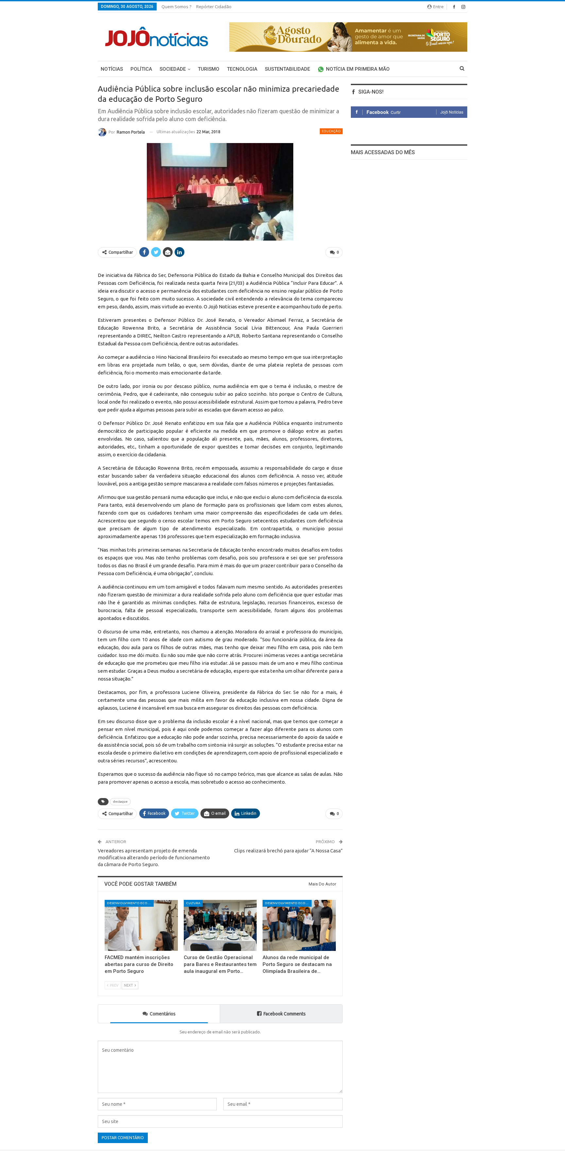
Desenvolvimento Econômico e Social (130, 903)
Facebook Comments (285, 1013)
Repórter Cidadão (213, 6)
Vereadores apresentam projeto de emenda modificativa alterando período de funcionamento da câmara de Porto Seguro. (154, 857)
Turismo (208, 69)
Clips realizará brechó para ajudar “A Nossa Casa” (288, 850)
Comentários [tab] (163, 1013)
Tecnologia (242, 69)
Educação (331, 131)
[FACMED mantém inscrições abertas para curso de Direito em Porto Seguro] (141, 925)
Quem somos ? (176, 6)
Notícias (112, 69)
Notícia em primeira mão (358, 69)
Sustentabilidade (287, 69)
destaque (120, 801)
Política (141, 69)
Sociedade (173, 69)
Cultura (193, 903)
